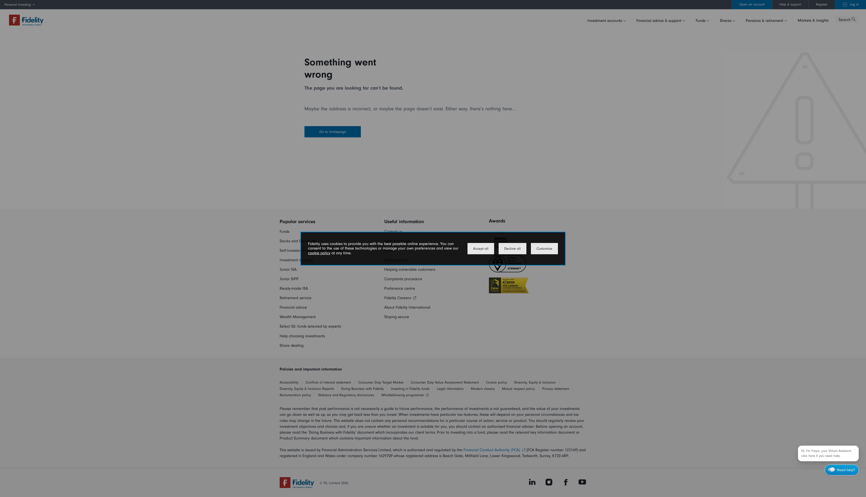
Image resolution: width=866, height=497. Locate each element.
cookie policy (319, 253)
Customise (544, 249)
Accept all (480, 249)
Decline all (512, 249)
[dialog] (433, 248)
